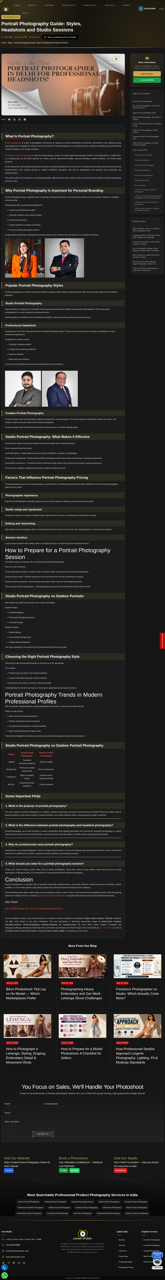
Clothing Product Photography (55, 1202)
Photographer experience (143, 170)
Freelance (110, 5)
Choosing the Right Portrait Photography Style (146, 137)
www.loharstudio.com (15, 1257)
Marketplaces (90, 5)
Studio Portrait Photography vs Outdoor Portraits (145, 131)
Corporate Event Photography (57, 1213)
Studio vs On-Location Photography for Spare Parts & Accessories (145, 269)
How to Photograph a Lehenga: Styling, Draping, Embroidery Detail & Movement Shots (146, 250)
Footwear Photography (152, 1245)
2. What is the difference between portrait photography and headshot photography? (148, 197)
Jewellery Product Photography (87, 1207)
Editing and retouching (142, 180)
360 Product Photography (112, 1207)
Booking (121, 1240)
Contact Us (123, 1251)
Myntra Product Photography (137, 1207)
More (25, 13)
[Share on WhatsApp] (14, 120)
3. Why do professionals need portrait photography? (147, 203)
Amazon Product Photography (28, 1202)
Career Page (123, 1256)
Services (32, 5)
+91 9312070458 (106, 928)
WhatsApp (74, 1170)
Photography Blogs (125, 1262)
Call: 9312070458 (147, 80)
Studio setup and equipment (144, 175)
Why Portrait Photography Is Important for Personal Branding (146, 107)
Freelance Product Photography (136, 1213)
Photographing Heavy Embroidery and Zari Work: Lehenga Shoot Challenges (146, 236)
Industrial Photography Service (82, 1202)
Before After (68, 5)
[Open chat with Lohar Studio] (157, 1261)
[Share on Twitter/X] (20, 120)
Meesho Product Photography (59, 1207)
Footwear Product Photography (136, 1202)
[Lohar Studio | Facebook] (3, 1263)
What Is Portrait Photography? (142, 101)
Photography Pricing (126, 1267)
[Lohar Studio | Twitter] (19, 1263)
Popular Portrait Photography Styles (144, 113)
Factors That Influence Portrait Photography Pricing (147, 125)
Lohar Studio (82, 1278)
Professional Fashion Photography (29, 1213)
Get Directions (120, 1170)
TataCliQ (108, 918)
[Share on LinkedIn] (25, 120)
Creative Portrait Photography (144, 165)
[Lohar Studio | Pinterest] (24, 1263)
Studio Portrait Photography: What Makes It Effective (147, 118)
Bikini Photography (150, 1256)
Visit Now (9, 1170)
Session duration (140, 185)
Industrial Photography (152, 1251)
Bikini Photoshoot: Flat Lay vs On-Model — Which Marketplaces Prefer (147, 230)
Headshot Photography (152, 1262)
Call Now (63, 1170)
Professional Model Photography (108, 1213)
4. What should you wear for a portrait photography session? (147, 209)
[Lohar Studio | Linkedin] (14, 1263)
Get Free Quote (147, 74)
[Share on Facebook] (9, 120)
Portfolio (49, 5)
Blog (10, 43)
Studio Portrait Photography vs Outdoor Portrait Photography (145, 144)
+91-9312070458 (13, 1245)
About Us (122, 1245)
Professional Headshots (142, 160)
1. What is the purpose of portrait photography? (145, 191)
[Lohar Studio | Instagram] (9, 1263)
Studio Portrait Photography (144, 155)
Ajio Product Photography (82, 1213)
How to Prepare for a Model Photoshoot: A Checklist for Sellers (146, 256)
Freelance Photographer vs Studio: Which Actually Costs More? (146, 243)
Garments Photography (152, 1240)
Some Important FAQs (140, 150)
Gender (126, 5)
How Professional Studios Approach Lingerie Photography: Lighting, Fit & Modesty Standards (144, 263)
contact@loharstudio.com (17, 1251)
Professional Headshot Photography (31, 1207)
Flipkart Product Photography (109, 1202)
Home (17, 5)
